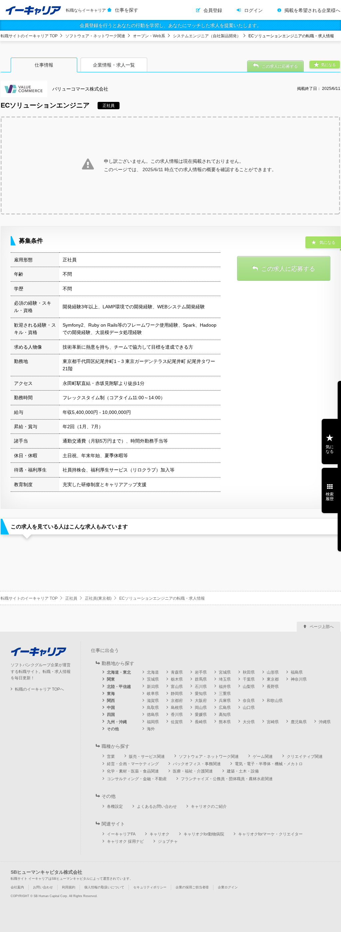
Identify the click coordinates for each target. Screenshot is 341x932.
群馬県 (201, 679)
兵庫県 (225, 700)
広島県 (225, 707)
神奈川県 (299, 679)
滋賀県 (153, 700)
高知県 (225, 714)
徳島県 (153, 714)
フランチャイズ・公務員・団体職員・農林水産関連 (227, 779)
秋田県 (249, 672)
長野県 (273, 686)
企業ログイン (228, 887)
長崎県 (201, 722)
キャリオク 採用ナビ (125, 841)
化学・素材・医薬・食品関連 (133, 771)
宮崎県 (273, 722)
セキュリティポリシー (150, 887)
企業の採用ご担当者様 (192, 887)
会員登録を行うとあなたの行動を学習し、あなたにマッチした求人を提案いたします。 (170, 25)
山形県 (273, 672)
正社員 (71, 598)
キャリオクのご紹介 (209, 806)
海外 (151, 729)
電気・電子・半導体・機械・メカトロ (269, 764)
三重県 (225, 693)
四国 (111, 714)
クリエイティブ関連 (305, 756)
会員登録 (212, 10)
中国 (111, 707)
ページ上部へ (322, 626)
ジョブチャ (168, 841)
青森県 (177, 672)
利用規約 (68, 887)
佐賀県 (177, 722)
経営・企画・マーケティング (133, 764)
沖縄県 (325, 722)
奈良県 (249, 700)
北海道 (153, 672)
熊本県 (225, 722)
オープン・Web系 (149, 36)
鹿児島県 (299, 722)
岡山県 (201, 707)
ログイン (253, 10)
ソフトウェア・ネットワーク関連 (95, 36)
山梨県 (249, 686)
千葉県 (249, 679)
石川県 (201, 686)
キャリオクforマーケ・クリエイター (270, 834)
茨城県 (153, 679)
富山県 (177, 686)
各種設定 (115, 806)
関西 (111, 700)
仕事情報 (44, 65)
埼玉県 (225, 679)
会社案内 (17, 887)
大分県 (249, 722)
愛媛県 (201, 714)
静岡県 (177, 693)
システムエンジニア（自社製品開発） (207, 36)
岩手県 (201, 672)
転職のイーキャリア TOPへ (39, 689)
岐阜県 (153, 693)
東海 (111, 693)
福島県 (297, 672)
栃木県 (177, 679)
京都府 (177, 700)
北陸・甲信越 (119, 686)
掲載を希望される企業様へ (312, 10)
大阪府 (201, 700)
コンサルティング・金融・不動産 (137, 779)
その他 (113, 729)
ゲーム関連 (263, 756)
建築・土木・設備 (243, 771)
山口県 (249, 707)
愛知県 (201, 693)
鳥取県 (153, 707)
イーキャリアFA (121, 834)
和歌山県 (275, 700)
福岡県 (153, 722)
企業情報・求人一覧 (114, 65)
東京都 (273, 679)
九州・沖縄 (117, 722)
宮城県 (225, 672)
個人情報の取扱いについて (104, 887)
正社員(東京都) (98, 598)
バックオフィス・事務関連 (197, 764)
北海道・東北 (119, 672)
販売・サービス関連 (147, 756)
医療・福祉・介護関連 (193, 771)
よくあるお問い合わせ (157, 806)
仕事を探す (126, 10)
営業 (111, 756)
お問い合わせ (43, 887)
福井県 (225, 686)
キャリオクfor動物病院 (203, 834)
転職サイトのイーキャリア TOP (29, 36)
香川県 (177, 714)
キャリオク (160, 834)
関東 (111, 679)
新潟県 (153, 686)
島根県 (177, 707)
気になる (330, 449)
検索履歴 (330, 496)
